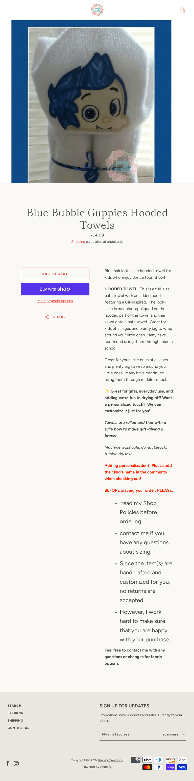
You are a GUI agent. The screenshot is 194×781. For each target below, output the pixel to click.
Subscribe (171, 734)
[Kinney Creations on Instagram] (16, 763)
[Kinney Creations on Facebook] (7, 763)
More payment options (55, 301)
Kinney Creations (110, 760)
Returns (15, 713)
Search (14, 705)
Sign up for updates (124, 706)
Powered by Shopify (97, 767)
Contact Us (18, 728)
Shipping (78, 242)
